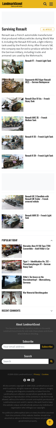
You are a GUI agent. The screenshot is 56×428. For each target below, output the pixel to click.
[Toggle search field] (45, 4)
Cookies (45, 374)
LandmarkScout (12, 4)
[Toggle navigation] (51, 4)
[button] (24, 380)
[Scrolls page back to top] (49, 422)
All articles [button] (47, 29)
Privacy (37, 374)
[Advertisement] (28, 18)
